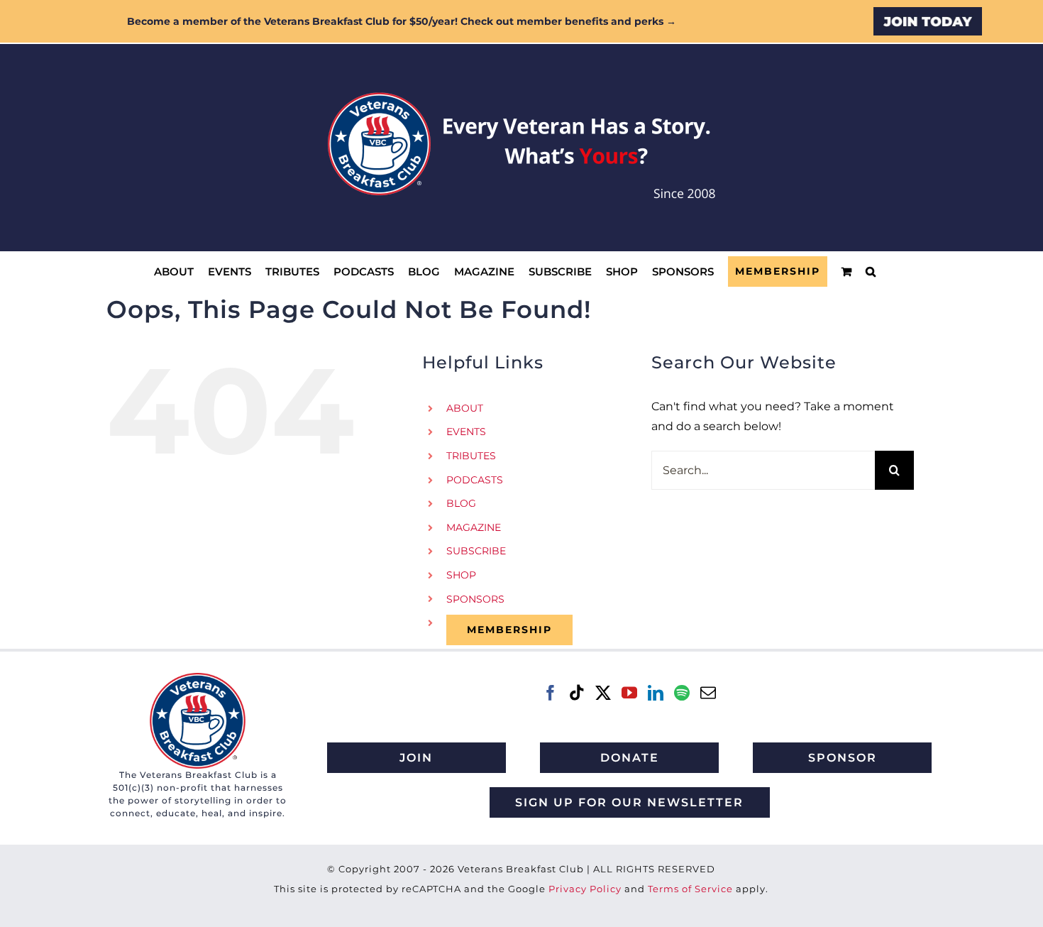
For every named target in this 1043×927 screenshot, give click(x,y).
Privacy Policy (585, 888)
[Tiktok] (577, 693)
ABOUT (464, 408)
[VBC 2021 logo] (197, 678)
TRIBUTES (471, 455)
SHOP (461, 575)
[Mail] (708, 693)
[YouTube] (629, 693)
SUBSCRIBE (476, 550)
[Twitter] (603, 693)
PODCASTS (474, 479)
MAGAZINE (473, 527)
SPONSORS (475, 599)
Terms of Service (690, 888)
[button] (871, 271)
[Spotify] (682, 693)
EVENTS (466, 431)
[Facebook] (550, 693)
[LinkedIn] (655, 693)
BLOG (461, 503)
